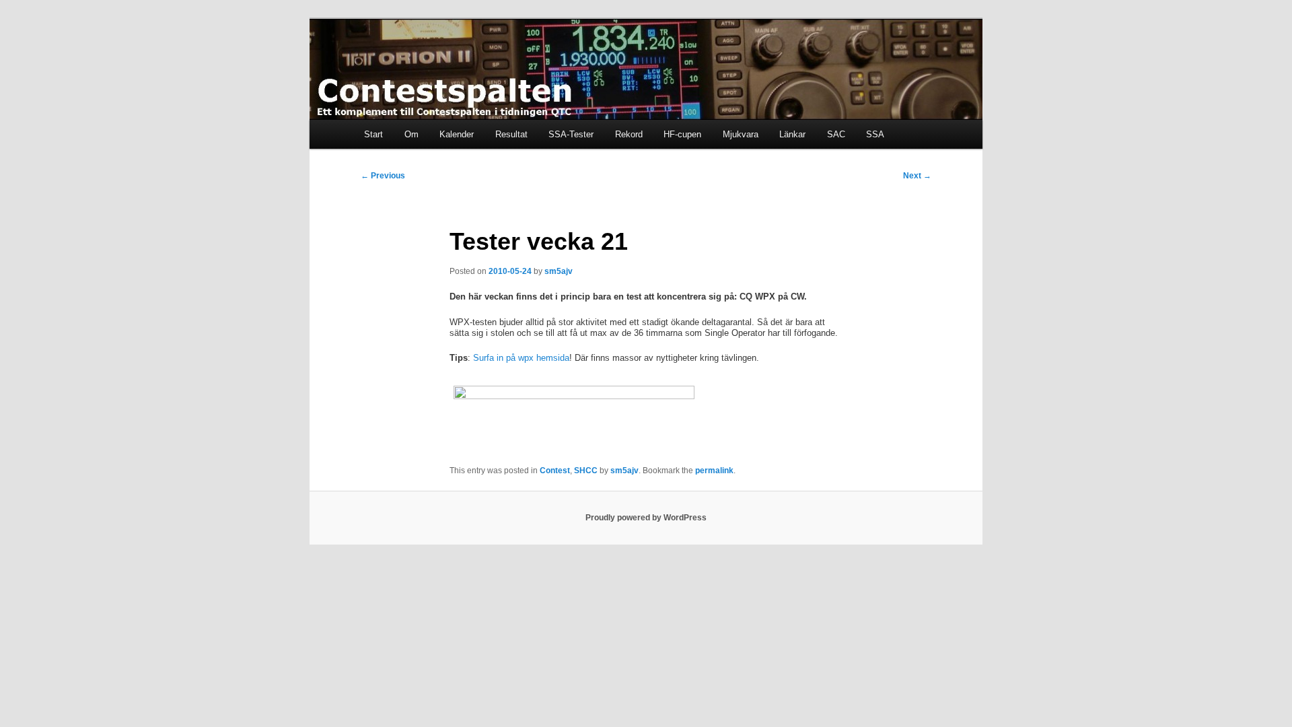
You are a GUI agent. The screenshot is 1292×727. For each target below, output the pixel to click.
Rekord (629, 134)
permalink (714, 470)
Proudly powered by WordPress (646, 517)
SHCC (586, 470)
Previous (383, 175)
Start (373, 134)
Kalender (456, 134)
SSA (875, 134)
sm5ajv (558, 271)
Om (411, 134)
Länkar (792, 134)
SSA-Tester (571, 134)
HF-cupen (682, 134)
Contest (555, 470)
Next (917, 175)
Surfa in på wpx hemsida (519, 358)
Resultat (511, 134)
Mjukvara (740, 134)
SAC (836, 134)
